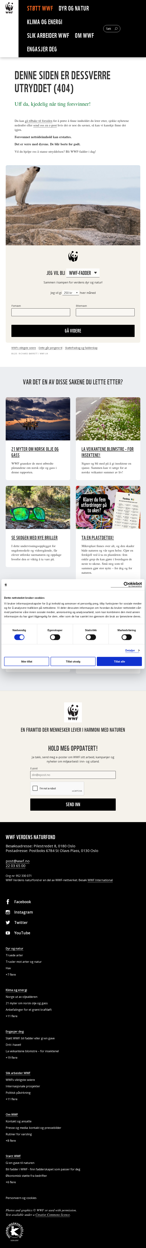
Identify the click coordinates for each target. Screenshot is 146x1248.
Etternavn (81, 305)
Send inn (73, 804)
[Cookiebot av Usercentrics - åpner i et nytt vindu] (126, 584)
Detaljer (130, 650)
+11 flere (11, 1016)
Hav (8, 968)
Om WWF (84, 35)
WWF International (100, 880)
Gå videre (73, 331)
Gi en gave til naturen (20, 1163)
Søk (108, 29)
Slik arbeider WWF (48, 35)
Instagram (23, 912)
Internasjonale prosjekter (23, 1086)
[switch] (55, 637)
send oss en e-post (45, 125)
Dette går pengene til (50, 347)
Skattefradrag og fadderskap (81, 347)
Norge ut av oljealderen (21, 997)
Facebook (22, 901)
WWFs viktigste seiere (23, 347)
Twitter (21, 922)
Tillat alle (119, 661)
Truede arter (14, 955)
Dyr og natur (74, 8)
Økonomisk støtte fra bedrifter (26, 1176)
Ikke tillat (26, 661)
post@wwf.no (18, 860)
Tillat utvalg (73, 661)
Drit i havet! (13, 1045)
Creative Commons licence (52, 1214)
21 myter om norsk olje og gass (27, 1003)
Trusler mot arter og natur (24, 962)
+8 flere (11, 1141)
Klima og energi (44, 22)
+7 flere (11, 975)
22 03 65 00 (15, 865)
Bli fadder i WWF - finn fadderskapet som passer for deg (43, 1169)
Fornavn (16, 305)
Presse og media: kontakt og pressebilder (33, 1128)
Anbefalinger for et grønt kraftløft (29, 1010)
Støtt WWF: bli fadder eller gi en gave (30, 1038)
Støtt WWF (40, 8)
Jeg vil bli (56, 273)
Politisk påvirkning (18, 1093)
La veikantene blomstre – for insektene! (32, 1051)
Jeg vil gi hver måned (73, 293)
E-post (34, 768)
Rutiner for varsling (19, 1134)
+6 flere (11, 1182)
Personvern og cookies (21, 1198)
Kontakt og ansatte (19, 1121)
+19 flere (11, 1058)
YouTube (22, 932)
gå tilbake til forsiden (38, 120)
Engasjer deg (42, 49)
